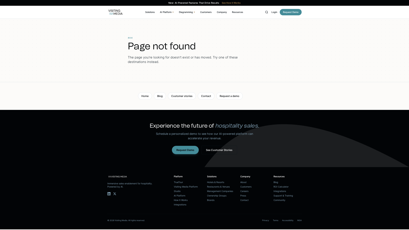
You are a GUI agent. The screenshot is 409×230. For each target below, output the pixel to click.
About (243, 182)
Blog (160, 96)
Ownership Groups (216, 195)
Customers (206, 12)
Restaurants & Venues (218, 186)
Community (279, 200)
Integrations (180, 204)
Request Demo (290, 12)
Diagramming (187, 12)
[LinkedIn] (109, 193)
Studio (177, 191)
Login (274, 12)
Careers (244, 191)
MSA (299, 220)
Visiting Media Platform (186, 186)
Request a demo (229, 96)
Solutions (150, 12)
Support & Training (283, 195)
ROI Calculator (281, 186)
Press (243, 195)
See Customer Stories (219, 150)
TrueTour (178, 182)
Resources (237, 12)
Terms (275, 220)
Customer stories (182, 96)
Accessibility (287, 220)
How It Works (181, 200)
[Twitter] (114, 193)
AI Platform (167, 12)
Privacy (265, 220)
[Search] (266, 12)
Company (222, 12)
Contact (206, 96)
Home (145, 96)
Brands (210, 200)
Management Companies (220, 191)
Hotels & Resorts (215, 182)
